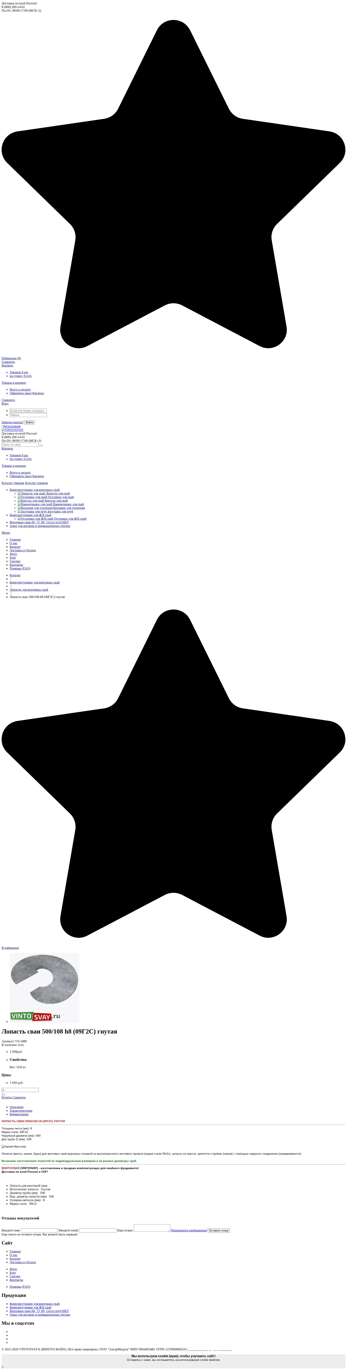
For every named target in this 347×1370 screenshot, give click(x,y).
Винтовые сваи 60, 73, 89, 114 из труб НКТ (39, 522)
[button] (6, 532)
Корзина (38, 393)
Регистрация (11, 426)
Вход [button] (5, 403)
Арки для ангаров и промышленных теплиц (40, 526)
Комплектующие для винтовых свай (35, 489)
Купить (7, 1097)
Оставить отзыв (218, 1230)
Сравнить (19, 1097)
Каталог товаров (13, 483)
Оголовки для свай (61, 497)
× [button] (2, 1366)
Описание (16, 1107)
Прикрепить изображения (188, 1230)
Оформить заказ (21, 393)
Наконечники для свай (68, 504)
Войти (29, 422)
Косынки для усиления (69, 508)
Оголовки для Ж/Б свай (70, 518)
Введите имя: (11, 1230)
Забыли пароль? (12, 422)
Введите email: (69, 1230)
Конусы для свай (56, 500)
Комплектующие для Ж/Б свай (30, 515)
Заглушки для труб (60, 511)
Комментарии (19, 1114)
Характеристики (21, 1110)
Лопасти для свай (58, 493)
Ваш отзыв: (125, 1230)
